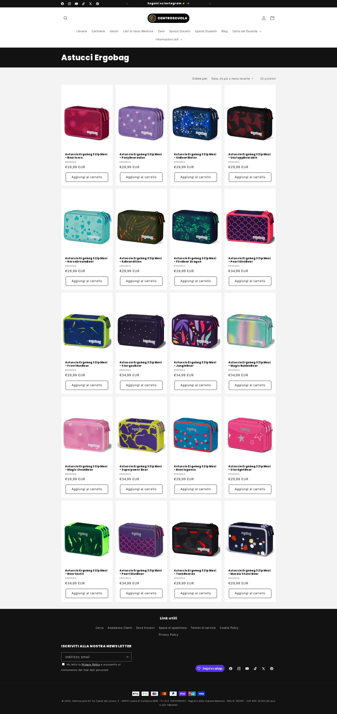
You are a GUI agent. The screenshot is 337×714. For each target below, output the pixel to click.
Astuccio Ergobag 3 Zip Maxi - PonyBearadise (141, 156)
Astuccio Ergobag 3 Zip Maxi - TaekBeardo (195, 572)
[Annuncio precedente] (127, 3)
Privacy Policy (168, 634)
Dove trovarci (145, 627)
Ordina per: (200, 78)
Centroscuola (79, 701)
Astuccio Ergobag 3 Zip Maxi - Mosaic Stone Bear (249, 572)
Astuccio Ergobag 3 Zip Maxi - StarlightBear (249, 468)
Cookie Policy (229, 627)
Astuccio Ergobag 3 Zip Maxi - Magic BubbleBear (249, 364)
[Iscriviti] (127, 657)
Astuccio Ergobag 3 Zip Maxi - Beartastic (86, 572)
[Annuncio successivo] (210, 3)
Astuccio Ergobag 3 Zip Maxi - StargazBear (141, 364)
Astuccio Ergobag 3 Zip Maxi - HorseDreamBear (86, 260)
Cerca (100, 627)
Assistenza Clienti (120, 627)
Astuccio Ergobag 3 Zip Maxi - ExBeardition (141, 260)
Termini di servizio (203, 627)
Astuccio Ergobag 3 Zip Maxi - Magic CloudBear (86, 468)
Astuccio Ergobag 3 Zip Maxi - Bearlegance (195, 468)
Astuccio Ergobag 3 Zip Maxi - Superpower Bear (141, 468)
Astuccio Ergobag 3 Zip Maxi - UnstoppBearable (249, 156)
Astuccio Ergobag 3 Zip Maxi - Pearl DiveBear (249, 260)
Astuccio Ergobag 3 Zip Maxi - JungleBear (195, 364)
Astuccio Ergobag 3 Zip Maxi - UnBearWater (195, 156)
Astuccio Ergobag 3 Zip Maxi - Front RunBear (86, 364)
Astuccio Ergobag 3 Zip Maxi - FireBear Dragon (195, 260)
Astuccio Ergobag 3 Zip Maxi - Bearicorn (86, 156)
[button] (65, 18)
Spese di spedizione (173, 627)
